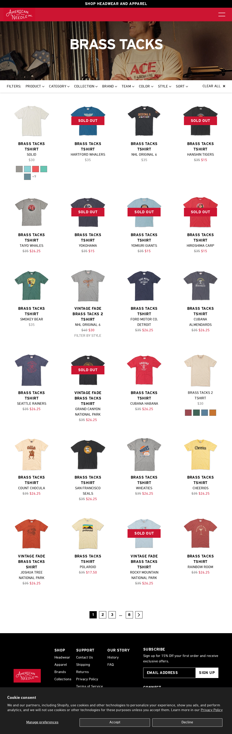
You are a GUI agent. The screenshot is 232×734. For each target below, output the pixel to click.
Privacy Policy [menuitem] (87, 679)
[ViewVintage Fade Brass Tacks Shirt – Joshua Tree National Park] (32, 534)
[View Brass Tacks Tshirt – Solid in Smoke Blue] (27, 177)
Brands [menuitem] (60, 672)
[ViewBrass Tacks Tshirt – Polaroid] (88, 534)
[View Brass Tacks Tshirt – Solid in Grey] (19, 169)
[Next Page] (139, 614)
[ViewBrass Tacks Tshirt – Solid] (32, 121)
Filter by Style (87, 336)
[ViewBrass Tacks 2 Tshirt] (201, 370)
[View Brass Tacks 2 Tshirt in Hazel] (212, 412)
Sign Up (207, 673)
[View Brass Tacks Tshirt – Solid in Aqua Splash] (27, 169)
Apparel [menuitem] (60, 665)
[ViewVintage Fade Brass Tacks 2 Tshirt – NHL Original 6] (88, 286)
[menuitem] (19, 14)
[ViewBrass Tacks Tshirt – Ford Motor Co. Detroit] (144, 286)
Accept (114, 722)
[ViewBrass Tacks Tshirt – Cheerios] (201, 454)
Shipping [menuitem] (83, 665)
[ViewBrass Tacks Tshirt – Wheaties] (144, 454)
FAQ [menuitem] (110, 665)
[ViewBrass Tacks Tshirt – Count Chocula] (32, 454)
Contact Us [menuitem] (84, 657)
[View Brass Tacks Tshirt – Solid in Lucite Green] (43, 169)
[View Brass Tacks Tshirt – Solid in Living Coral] (35, 169)
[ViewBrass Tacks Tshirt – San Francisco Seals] (88, 454)
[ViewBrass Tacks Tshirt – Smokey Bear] (32, 286)
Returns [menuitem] (82, 672)
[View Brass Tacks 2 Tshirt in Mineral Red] (188, 412)
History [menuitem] (113, 657)
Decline (187, 722)
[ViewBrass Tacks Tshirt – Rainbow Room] (201, 534)
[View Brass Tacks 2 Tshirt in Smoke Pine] (196, 412)
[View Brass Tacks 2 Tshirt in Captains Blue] (204, 412)
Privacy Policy (212, 710)
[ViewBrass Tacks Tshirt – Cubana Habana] (144, 370)
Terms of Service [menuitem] (89, 686)
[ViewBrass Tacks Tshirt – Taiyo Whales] (32, 212)
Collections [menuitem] (62, 679)
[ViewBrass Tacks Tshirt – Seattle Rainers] (32, 370)
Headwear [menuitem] (62, 657)
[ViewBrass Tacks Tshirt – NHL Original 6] (144, 121)
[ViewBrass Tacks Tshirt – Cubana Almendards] (201, 286)
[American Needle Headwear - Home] (27, 676)
